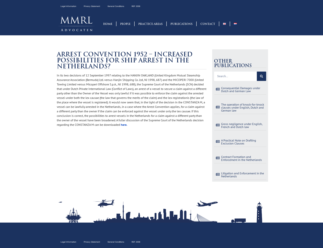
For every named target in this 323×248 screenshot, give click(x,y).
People (125, 24)
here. (124, 125)
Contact (207, 24)
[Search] (261, 76)
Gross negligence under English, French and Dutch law (241, 125)
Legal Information (68, 6)
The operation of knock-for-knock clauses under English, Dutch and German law (242, 107)
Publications (181, 24)
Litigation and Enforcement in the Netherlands (242, 174)
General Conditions (115, 6)
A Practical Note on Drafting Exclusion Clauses (238, 141)
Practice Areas (150, 24)
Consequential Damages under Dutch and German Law (240, 89)
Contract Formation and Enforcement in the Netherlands (241, 158)
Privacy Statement (92, 6)
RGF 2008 (136, 6)
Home (107, 24)
